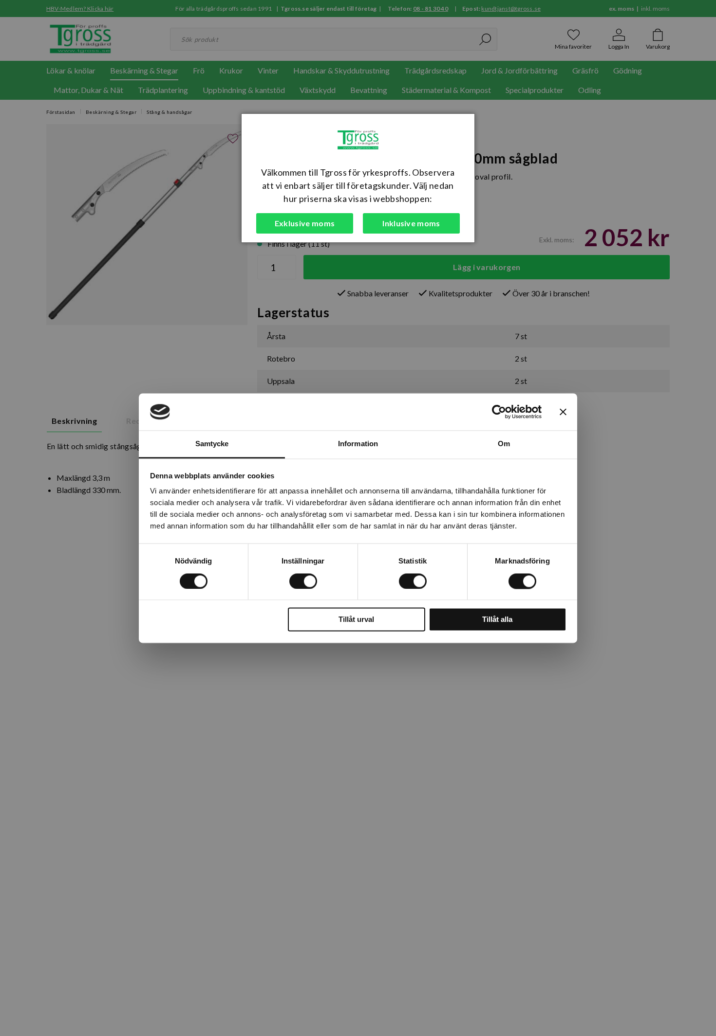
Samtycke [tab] (212, 444)
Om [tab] (504, 444)
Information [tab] (358, 444)
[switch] (303, 581)
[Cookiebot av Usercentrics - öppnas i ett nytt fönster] (499, 411)
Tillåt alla (497, 620)
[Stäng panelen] (563, 411)
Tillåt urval (356, 620)
